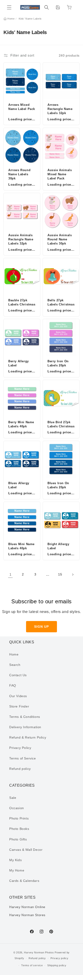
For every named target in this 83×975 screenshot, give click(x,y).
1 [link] (10, 574)
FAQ (12, 685)
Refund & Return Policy (27, 737)
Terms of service (32, 965)
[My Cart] (69, 7)
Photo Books (19, 829)
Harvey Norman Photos (39, 952)
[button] (9, 7)
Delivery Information (25, 727)
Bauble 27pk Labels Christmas (22, 302)
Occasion (16, 808)
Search (15, 665)
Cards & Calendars (24, 881)
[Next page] (73, 574)
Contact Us (18, 675)
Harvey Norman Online (27, 907)
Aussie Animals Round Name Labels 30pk (59, 239)
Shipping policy (56, 965)
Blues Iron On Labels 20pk (58, 485)
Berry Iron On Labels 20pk (58, 363)
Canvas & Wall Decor (25, 849)
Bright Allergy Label (58, 546)
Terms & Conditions (24, 717)
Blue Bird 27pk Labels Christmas (61, 424)
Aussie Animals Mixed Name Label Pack (59, 174)
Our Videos (18, 696)
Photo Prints (19, 818)
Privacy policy (59, 958)
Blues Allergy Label (18, 485)
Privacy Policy (20, 748)
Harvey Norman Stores (27, 915)
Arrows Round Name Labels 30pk (19, 174)
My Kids (15, 860)
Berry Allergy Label (18, 363)
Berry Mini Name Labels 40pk (21, 424)
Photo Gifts (18, 839)
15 (60, 574)
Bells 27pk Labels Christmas (61, 302)
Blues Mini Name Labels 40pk (21, 546)
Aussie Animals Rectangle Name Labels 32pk (20, 239)
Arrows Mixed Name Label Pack (21, 107)
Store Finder (19, 706)
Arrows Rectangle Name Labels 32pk (59, 109)
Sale (12, 798)
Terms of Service (22, 758)
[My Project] (58, 7)
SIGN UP (41, 626)
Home (11, 18)
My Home (16, 870)
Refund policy (20, 769)
